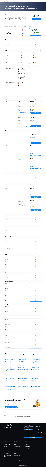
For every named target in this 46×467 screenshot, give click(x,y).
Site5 (23, 35)
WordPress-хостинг (17, 446)
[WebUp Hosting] (36, 16)
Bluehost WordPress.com (34, 381)
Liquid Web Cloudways (10, 375)
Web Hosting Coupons (27, 442)
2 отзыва (34, 33)
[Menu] (41, 1)
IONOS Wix (21, 367)
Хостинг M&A (32, 437)
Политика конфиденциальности (7, 458)
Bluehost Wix (8, 367)
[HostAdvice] (7, 1)
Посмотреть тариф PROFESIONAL (36, 126)
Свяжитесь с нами (7, 444)
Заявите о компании (7, 451)
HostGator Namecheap (23, 386)
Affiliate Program (6, 448)
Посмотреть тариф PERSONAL (36, 113)
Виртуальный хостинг (17, 448)
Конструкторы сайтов (17, 460)
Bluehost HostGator (36, 367)
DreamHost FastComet (36, 369)
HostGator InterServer (36, 372)
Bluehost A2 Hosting (9, 361)
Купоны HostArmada (27, 446)
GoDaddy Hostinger (23, 378)
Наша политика (6, 453)
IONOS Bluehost (9, 364)
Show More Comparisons (9, 389)
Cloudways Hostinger (36, 378)
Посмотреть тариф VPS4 (23, 168)
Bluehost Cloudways (10, 372)
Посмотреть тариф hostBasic (23, 113)
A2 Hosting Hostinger (23, 372)
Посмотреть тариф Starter (35, 168)
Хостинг (15, 444)
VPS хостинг (16, 451)
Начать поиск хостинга (12, 407)
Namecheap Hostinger (23, 380)
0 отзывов (19, 110)
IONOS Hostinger (22, 361)
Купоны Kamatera (26, 444)
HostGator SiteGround (23, 369)
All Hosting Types (16, 442)
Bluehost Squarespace (23, 364)
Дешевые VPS (16, 453)
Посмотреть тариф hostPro (23, 126)
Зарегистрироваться (28, 429)
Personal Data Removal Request (7, 456)
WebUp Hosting (14, 13)
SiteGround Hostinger (36, 386)
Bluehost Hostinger (22, 359)
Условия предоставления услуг (8, 461)
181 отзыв (23, 33)
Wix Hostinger (9, 380)
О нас (5, 442)
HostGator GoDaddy (36, 359)
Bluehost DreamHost (36, 364)
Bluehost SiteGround (9, 359)
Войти (38, 429)
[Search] (39, 1)
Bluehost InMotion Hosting (35, 362)
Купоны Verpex (26, 451)
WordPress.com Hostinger (35, 375)
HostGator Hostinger (10, 378)
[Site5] (23, 30)
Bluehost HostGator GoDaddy (10, 370)
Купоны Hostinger (27, 448)
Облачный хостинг (17, 455)
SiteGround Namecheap (10, 386)
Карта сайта (6, 446)
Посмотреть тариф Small (36, 155)
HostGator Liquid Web (23, 375)
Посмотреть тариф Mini (35, 142)
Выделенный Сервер (17, 457)
